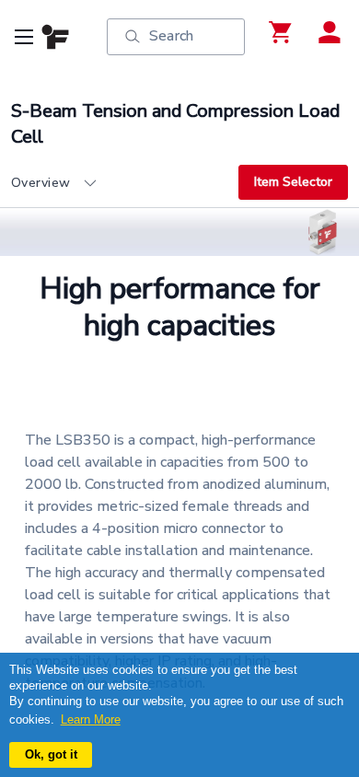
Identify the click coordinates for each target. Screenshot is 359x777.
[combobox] (124, 183)
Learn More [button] (91, 719)
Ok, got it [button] (51, 754)
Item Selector (293, 182)
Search (171, 36)
